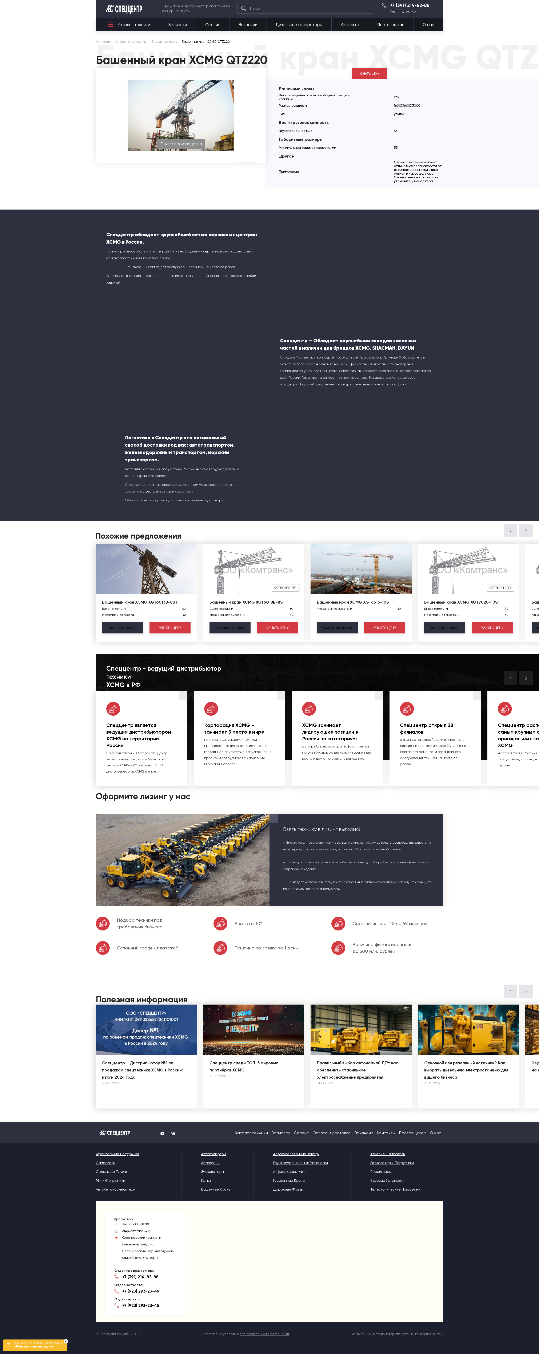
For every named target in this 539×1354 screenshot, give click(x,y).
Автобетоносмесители (115, 1189)
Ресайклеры (380, 1171)
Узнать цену (369, 74)
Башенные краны (216, 1189)
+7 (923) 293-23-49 (140, 1291)
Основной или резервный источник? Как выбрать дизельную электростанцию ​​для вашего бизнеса (466, 1070)
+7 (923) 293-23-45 (140, 1305)
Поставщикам (390, 25)
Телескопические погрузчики (395, 1189)
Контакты (350, 25)
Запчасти (177, 25)
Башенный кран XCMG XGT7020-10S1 (461, 602)
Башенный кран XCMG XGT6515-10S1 (354, 602)
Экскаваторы (212, 1171)
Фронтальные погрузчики (117, 1154)
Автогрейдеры (213, 1154)
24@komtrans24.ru (136, 1231)
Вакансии (248, 25)
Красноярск (400, 12)
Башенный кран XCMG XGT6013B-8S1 (139, 602)
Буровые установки (387, 1180)
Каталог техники (133, 25)
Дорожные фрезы (288, 1189)
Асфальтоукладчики (290, 1171)
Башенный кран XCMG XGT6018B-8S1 (246, 602)
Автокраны (210, 1163)
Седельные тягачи (111, 1171)
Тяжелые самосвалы (387, 1154)
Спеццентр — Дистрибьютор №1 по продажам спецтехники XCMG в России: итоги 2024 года (142, 1070)
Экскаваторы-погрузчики (392, 1163)
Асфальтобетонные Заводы (296, 1154)
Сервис (212, 25)
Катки (206, 1180)
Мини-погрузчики (110, 1180)
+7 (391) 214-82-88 (410, 5)
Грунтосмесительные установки (300, 1163)
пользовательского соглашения (265, 1334)
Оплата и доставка (332, 1133)
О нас (428, 25)
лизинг (123, 627)
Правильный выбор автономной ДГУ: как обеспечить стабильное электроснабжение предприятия (357, 1070)
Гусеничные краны (289, 1180)
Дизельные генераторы (299, 25)
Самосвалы (105, 1163)
